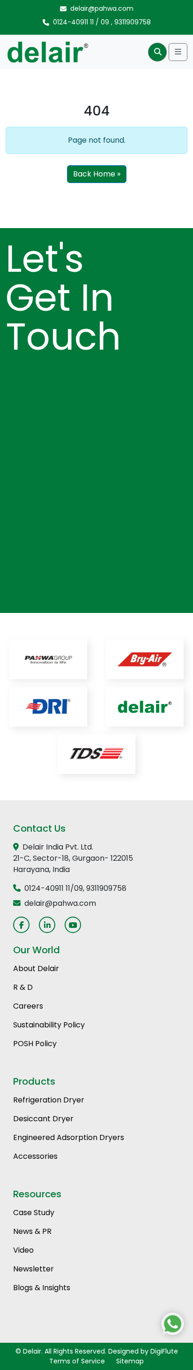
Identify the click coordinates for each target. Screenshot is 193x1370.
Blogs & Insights (41, 1287)
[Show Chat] (173, 1324)
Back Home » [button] (96, 173)
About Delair (36, 968)
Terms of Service (77, 1361)
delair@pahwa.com (102, 8)
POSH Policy (35, 1043)
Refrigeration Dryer (48, 1099)
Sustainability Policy (49, 1024)
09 (105, 22)
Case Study (33, 1212)
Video (23, 1250)
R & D (23, 987)
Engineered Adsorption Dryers (68, 1137)
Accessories (35, 1156)
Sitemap (130, 1361)
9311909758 (132, 22)
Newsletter (33, 1268)
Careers (28, 1006)
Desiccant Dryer (43, 1118)
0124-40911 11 (73, 22)
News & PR (32, 1231)
